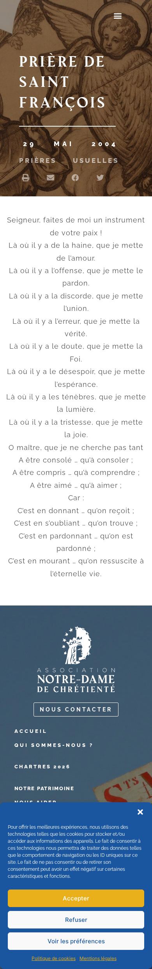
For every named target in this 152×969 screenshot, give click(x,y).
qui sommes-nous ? (54, 745)
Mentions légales (98, 958)
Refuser (76, 919)
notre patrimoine (44, 788)
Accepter (76, 898)
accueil (31, 731)
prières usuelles (69, 160)
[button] (140, 812)
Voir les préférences (76, 941)
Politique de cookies (54, 958)
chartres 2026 (42, 767)
